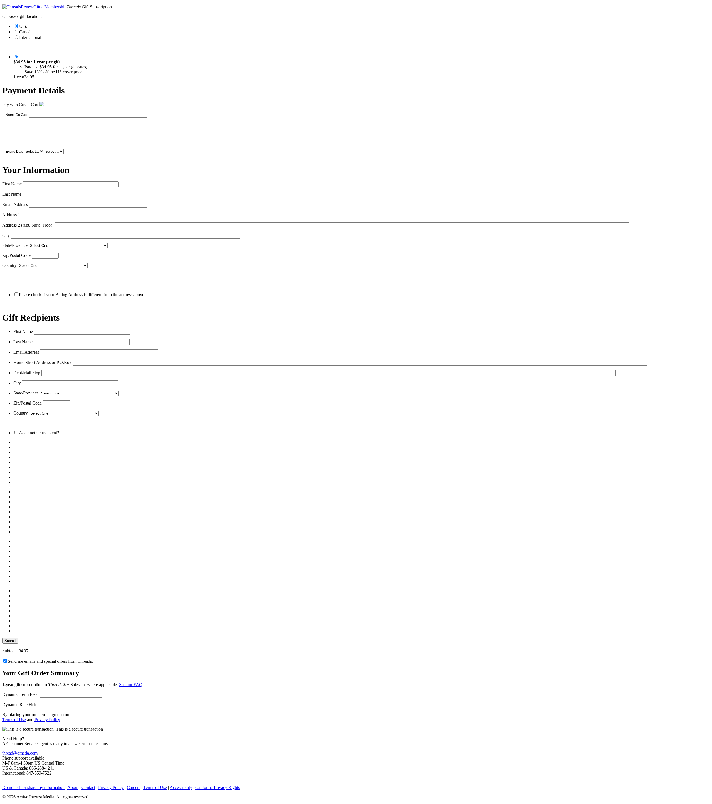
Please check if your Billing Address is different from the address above (81, 294)
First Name (12, 184)
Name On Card (17, 115)
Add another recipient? (39, 432)
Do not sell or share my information (33, 787)
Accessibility (181, 787)
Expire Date (14, 151)
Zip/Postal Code (16, 255)
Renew (27, 6)
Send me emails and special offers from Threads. (50, 661)
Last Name (11, 194)
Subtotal (9, 650)
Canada (26, 31)
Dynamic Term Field (20, 694)
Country (9, 265)
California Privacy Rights (217, 787)
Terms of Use (14, 719)
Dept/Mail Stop (26, 372)
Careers (133, 787)
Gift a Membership (49, 6)
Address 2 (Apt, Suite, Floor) (27, 225)
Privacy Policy (47, 719)
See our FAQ (130, 684)
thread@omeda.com (20, 753)
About (72, 787)
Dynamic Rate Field (20, 704)
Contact (88, 787)
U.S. (23, 26)
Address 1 (11, 214)
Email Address (15, 204)
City (6, 235)
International (30, 37)
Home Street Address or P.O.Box (42, 362)
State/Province (15, 245)
